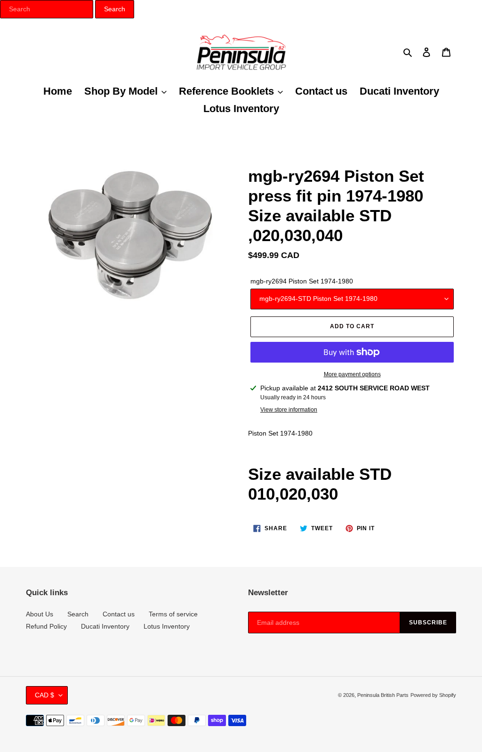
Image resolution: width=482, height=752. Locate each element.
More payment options (352, 374)
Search (77, 614)
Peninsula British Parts (383, 695)
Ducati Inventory (105, 626)
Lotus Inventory (167, 626)
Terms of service (173, 614)
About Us (39, 614)
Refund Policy (46, 626)
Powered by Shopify (433, 695)
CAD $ (44, 695)
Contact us (119, 614)
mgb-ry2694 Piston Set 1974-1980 (301, 281)
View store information (288, 409)
